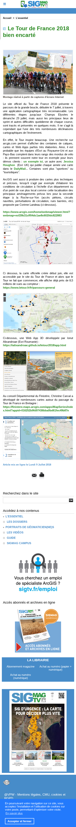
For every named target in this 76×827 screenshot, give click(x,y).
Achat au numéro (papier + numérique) (55, 668)
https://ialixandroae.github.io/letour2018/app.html (34, 345)
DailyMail (20, 168)
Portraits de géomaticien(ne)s (29, 527)
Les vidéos (15, 532)
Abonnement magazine (20, 666)
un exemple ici (33, 161)
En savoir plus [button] (14, 813)
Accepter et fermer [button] (20, 821)
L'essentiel (22, 18)
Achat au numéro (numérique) (20, 676)
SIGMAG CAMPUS (19, 543)
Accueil (7, 18)
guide (11, 537)
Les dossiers (17, 521)
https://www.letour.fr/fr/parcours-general (29, 287)
